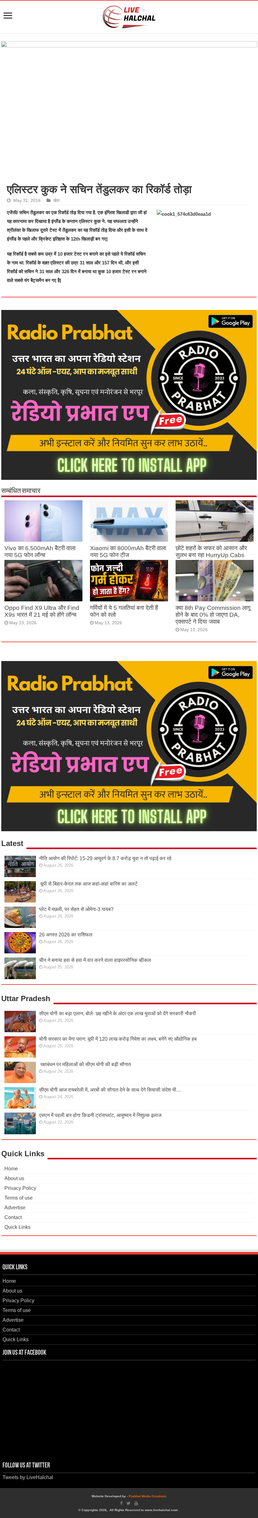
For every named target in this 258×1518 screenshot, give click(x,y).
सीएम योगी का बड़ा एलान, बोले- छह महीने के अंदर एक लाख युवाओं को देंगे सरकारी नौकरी (117, 1013)
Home (11, 1168)
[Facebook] (121, 1503)
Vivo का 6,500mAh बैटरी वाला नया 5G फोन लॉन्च (40, 551)
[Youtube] (136, 1503)
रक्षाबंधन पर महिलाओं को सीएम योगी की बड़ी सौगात (85, 1064)
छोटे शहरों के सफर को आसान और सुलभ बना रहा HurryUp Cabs (211, 551)
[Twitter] (128, 1503)
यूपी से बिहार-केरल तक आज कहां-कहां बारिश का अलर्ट (88, 883)
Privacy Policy (20, 1188)
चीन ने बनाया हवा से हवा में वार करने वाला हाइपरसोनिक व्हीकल (95, 960)
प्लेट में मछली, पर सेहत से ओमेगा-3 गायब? (76, 909)
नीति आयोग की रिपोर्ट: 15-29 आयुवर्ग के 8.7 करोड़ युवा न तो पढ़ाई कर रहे (105, 858)
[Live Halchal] (129, 15)
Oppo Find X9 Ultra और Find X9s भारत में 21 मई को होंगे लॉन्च (41, 611)
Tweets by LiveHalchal (28, 1477)
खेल (56, 200)
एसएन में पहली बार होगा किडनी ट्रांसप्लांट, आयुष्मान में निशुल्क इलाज (100, 1115)
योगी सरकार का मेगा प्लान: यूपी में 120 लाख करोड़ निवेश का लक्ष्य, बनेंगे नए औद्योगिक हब (118, 1039)
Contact (13, 1217)
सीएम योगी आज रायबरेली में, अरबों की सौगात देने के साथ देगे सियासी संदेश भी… (110, 1089)
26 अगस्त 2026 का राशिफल (66, 934)
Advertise (14, 1207)
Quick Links (17, 1227)
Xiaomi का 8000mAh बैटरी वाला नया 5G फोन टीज (128, 551)
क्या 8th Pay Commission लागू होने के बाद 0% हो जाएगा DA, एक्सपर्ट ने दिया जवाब (213, 614)
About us (14, 1178)
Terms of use (18, 1198)
